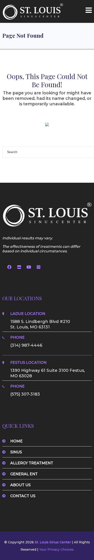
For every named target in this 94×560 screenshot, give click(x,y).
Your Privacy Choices (56, 549)
